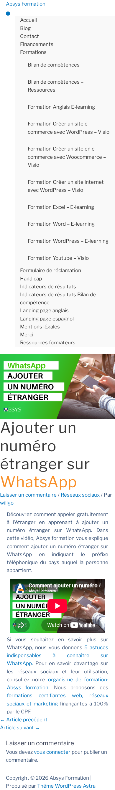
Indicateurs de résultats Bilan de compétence (58, 298)
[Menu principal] (8, 13)
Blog (25, 28)
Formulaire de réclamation (50, 270)
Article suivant (20, 727)
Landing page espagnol (47, 319)
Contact (29, 36)
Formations (33, 52)
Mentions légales (40, 327)
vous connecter (52, 752)
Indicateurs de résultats (48, 287)
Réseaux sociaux (80, 495)
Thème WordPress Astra (66, 786)
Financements (36, 44)
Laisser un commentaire (28, 495)
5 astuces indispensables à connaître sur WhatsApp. (57, 655)
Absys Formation (25, 4)
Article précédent (23, 720)
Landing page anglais (44, 310)
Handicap (31, 279)
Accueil (28, 20)
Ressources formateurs (47, 343)
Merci (26, 335)
